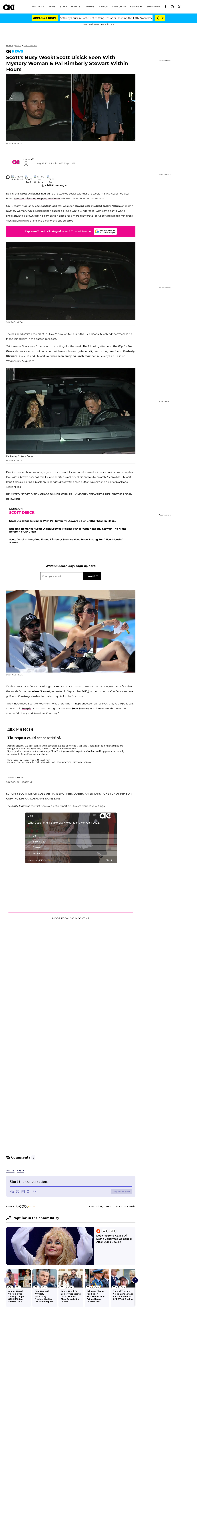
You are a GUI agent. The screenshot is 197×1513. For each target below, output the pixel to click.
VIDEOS (103, 6)
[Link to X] (179, 6)
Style (63, 6)
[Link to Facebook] (165, 6)
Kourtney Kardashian (31, 696)
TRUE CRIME (119, 6)
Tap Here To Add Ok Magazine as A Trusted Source (58, 231)
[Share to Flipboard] (39, 177)
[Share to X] (28, 177)
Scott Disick (30, 45)
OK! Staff (28, 159)
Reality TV (37, 6)
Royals (75, 6)
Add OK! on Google (55, 185)
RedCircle (20, 777)
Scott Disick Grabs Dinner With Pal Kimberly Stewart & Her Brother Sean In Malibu (62, 520)
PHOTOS (89, 6)
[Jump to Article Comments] (8, 177)
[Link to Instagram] (172, 6)
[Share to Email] (50, 177)
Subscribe (153, 6)
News (18, 45)
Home (9, 45)
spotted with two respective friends (37, 198)
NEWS (52, 6)
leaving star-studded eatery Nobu (97, 205)
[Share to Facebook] (17, 177)
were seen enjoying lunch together (73, 356)
